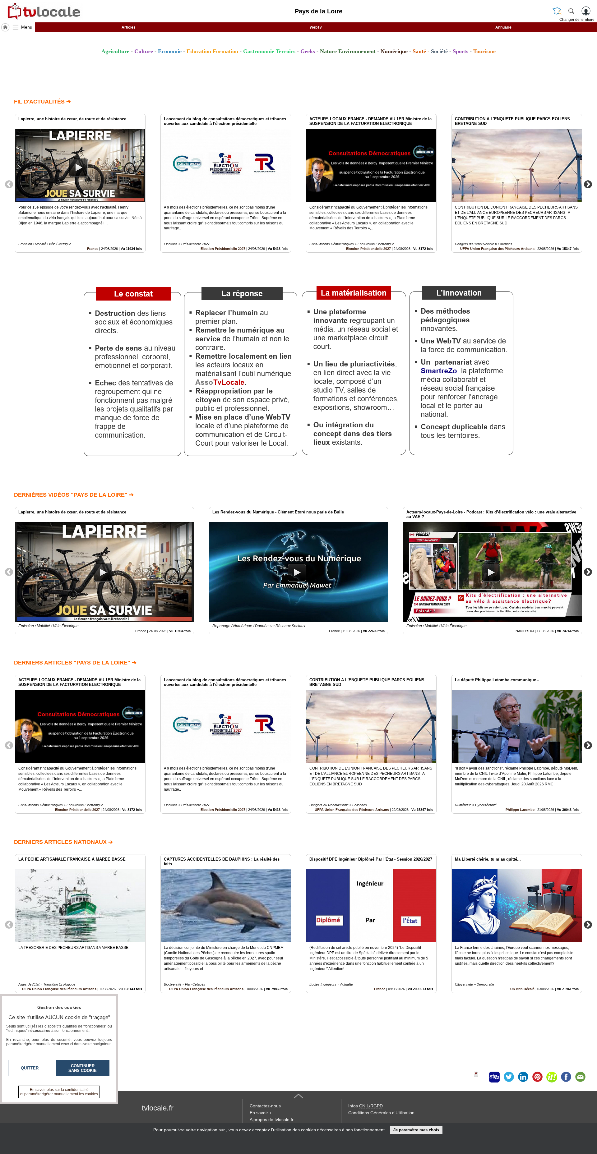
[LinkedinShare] (523, 1077)
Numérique (394, 51)
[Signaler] (480, 1077)
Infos (365, 1105)
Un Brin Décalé (522, 989)
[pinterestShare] (537, 1077)
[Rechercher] (571, 11)
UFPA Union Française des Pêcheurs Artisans (497, 249)
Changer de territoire (577, 19)
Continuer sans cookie (82, 1068)
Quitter (30, 1068)
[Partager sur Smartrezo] (494, 1077)
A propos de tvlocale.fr (272, 1119)
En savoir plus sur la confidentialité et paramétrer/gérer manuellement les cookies (59, 1091)
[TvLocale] (42, 11)
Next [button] (588, 184)
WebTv (316, 27)
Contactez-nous (265, 1105)
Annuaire (503, 27)
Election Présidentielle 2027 (223, 249)
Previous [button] (9, 184)
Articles (129, 27)
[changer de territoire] (557, 11)
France (92, 249)
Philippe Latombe (520, 809)
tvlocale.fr (158, 1108)
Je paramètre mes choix (416, 1130)
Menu (26, 27)
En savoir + (261, 1112)
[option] (80, 183)
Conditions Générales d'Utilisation (381, 1112)
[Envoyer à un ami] (580, 1077)
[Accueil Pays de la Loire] (5, 27)
